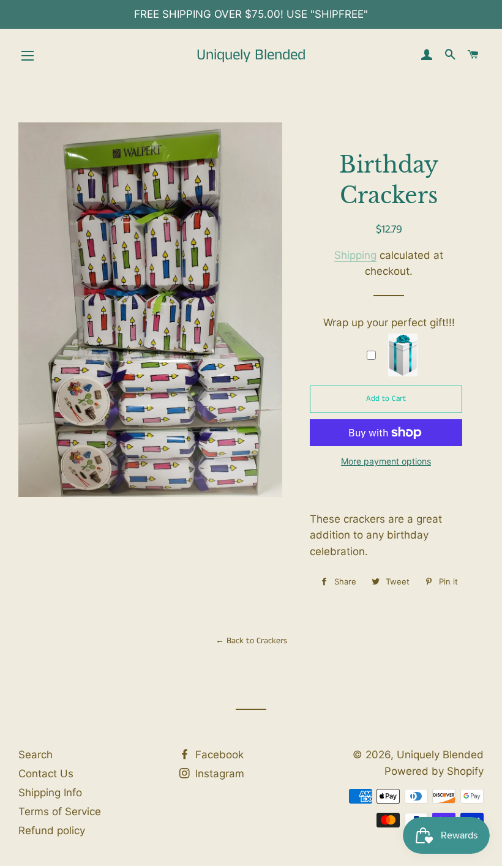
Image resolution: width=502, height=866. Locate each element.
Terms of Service (59, 811)
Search (35, 754)
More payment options (386, 461)
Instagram (218, 773)
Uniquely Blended (251, 55)
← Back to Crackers (251, 641)
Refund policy (51, 830)
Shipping (355, 255)
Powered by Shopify (434, 771)
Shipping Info (50, 792)
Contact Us (45, 773)
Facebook (218, 754)
